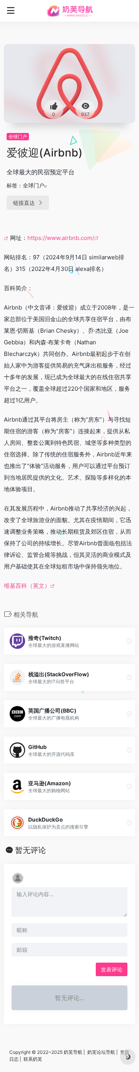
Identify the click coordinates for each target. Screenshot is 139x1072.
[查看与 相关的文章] (7, 238)
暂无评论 (30, 850)
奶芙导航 (73, 1052)
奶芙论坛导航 (101, 1052)
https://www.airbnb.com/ (60, 238)
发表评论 (111, 969)
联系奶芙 (33, 1059)
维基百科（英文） (27, 585)
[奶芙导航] (69, 11)
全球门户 (17, 137)
